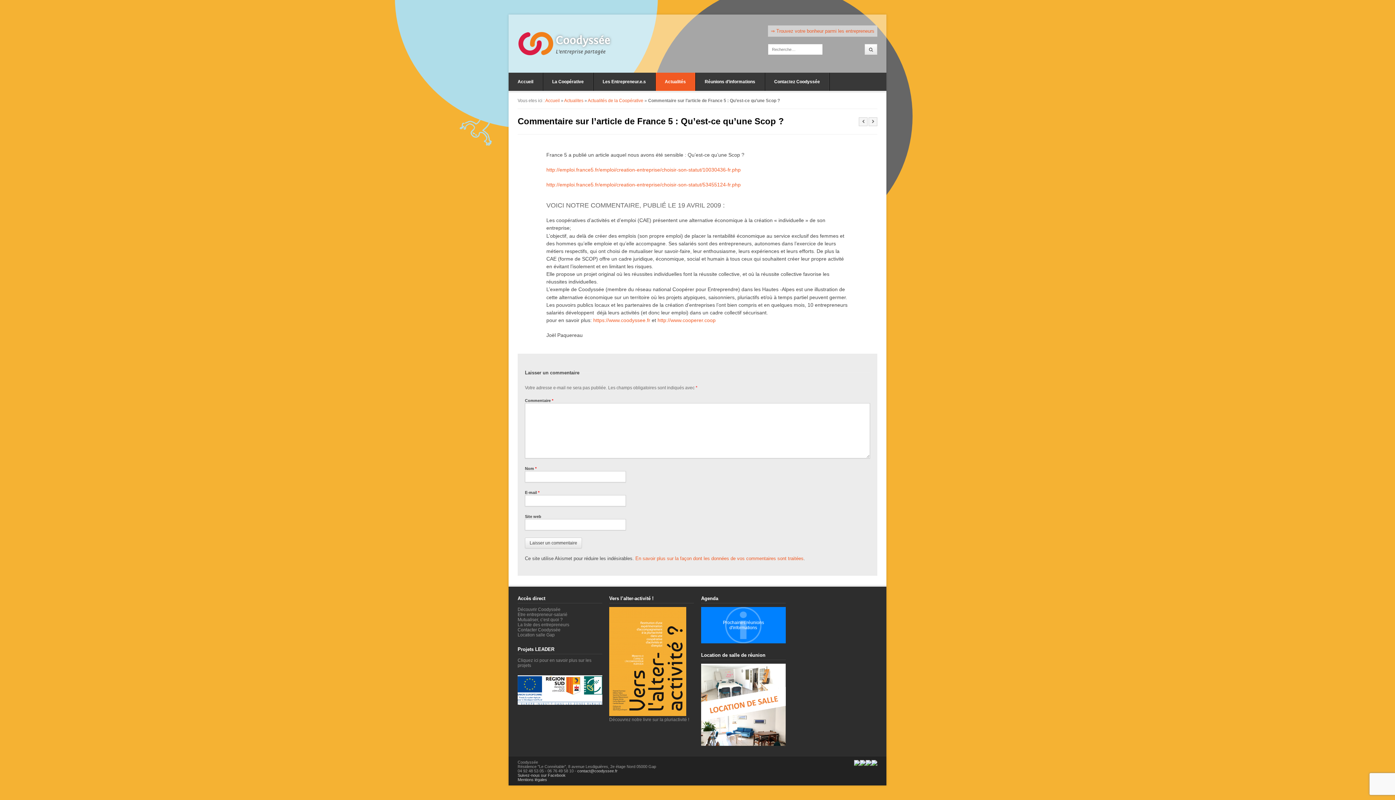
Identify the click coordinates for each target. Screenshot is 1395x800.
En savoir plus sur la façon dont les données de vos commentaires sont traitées (719, 558)
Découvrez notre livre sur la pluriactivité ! (649, 719)
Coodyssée (583, 40)
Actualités (675, 81)
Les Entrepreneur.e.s (624, 81)
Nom (531, 468)
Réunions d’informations (730, 81)
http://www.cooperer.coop (687, 320)
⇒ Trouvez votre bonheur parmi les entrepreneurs (822, 31)
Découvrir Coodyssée (539, 609)
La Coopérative (568, 81)
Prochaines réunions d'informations (743, 625)
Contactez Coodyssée (797, 81)
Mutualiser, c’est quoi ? (540, 619)
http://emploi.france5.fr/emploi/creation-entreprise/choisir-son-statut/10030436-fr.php (643, 170)
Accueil (525, 81)
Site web (533, 516)
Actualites (573, 100)
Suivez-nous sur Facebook (542, 775)
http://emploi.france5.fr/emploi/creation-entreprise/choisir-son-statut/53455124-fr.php (643, 185)
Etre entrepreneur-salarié (542, 614)
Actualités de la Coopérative (615, 100)
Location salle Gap (536, 635)
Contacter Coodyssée (539, 629)
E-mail (532, 492)
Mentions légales (532, 779)
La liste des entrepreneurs (543, 624)
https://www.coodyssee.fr (621, 320)
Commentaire (539, 400)
